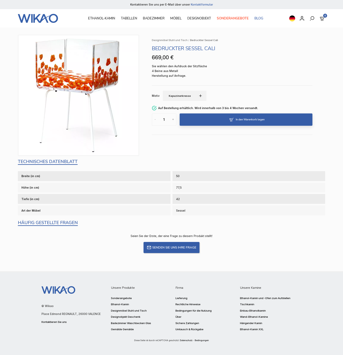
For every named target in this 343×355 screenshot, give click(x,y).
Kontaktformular (202, 4)
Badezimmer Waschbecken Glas (131, 323)
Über (178, 316)
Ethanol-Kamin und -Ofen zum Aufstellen (265, 298)
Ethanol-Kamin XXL (252, 329)
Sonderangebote (121, 298)
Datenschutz (186, 340)
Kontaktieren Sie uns (54, 321)
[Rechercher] (312, 18)
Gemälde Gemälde (122, 329)
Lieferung (181, 298)
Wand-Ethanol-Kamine (254, 316)
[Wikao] (47, 18)
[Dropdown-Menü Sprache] (292, 18)
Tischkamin (247, 304)
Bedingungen (202, 340)
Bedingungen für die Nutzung (193, 310)
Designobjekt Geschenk (125, 316)
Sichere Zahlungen (187, 323)
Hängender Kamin (251, 323)
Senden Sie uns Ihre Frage (174, 247)
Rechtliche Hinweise (187, 304)
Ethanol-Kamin (120, 304)
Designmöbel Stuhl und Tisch (129, 310)
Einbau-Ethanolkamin (253, 310)
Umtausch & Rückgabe (189, 329)
